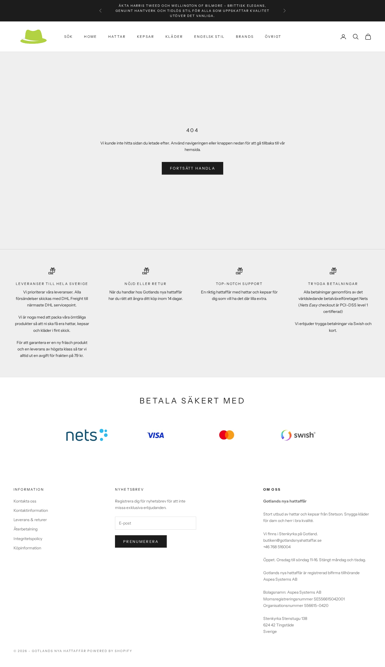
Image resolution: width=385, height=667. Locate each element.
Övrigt (273, 36)
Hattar (117, 36)
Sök (68, 36)
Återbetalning (25, 529)
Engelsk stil (209, 36)
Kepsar (145, 36)
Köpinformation (27, 547)
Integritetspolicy (28, 538)
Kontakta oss (25, 501)
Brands (245, 36)
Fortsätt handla (192, 168)
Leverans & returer (30, 519)
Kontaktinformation (31, 510)
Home (90, 36)
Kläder (174, 36)
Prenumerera (141, 541)
